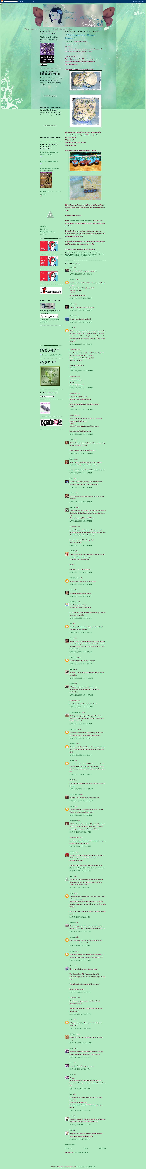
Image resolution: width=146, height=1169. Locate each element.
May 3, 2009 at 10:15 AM (80, 846)
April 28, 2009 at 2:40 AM (81, 274)
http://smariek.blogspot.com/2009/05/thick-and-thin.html (87, 868)
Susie (71, 590)
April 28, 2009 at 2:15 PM (81, 501)
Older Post (102, 1148)
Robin (71, 304)
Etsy (73, 254)
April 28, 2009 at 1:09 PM (81, 473)
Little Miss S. (69, 41)
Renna (71, 439)
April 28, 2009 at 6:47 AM (81, 322)
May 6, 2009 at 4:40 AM (80, 946)
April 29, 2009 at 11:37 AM (81, 695)
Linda (71, 1019)
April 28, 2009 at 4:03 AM (81, 298)
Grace (71, 267)
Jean (71, 1094)
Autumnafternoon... (76, 712)
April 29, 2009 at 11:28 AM (81, 678)
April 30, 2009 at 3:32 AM (81, 738)
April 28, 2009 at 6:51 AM (81, 344)
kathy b (72, 760)
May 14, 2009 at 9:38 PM (80, 1088)
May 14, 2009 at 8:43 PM (80, 1069)
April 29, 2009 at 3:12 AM (81, 596)
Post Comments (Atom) (81, 1153)
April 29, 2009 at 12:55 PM (81, 707)
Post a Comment (70, 1144)
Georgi (72, 669)
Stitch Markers (89, 256)
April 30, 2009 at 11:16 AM (81, 801)
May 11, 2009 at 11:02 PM (81, 1014)
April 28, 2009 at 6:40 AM (81, 310)
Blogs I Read (44, 229)
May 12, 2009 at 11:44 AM (81, 1043)
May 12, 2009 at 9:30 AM (80, 1028)
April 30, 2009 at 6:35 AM (81, 774)
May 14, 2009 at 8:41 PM (80, 1057)
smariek (72, 852)
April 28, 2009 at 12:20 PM (81, 371)
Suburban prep (74, 578)
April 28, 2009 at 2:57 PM (81, 521)
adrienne (72, 922)
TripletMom (73, 657)
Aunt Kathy (73, 602)
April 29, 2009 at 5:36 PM (81, 724)
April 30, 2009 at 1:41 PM (81, 815)
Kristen (72, 493)
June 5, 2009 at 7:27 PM (80, 1139)
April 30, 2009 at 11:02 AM (81, 789)
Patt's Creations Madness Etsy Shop (81, 220)
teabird (72, 551)
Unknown (73, 279)
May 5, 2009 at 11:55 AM (80, 931)
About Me (43, 226)
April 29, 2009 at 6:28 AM (81, 632)
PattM (78, 59)
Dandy (72, 966)
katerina (72, 806)
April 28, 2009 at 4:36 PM (81, 572)
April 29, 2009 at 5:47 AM (81, 618)
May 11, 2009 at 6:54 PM (80, 992)
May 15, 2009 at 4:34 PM (80, 1110)
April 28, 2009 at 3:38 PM (81, 545)
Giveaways (79, 254)
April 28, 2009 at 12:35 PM (81, 434)
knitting (87, 254)
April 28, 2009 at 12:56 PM (81, 453)
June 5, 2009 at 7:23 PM (80, 1125)
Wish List (43, 234)
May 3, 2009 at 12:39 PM (80, 871)
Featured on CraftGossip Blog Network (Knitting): (49, 153)
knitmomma (73, 820)
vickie (71, 1048)
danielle (72, 951)
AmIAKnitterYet (75, 794)
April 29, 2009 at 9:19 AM (81, 652)
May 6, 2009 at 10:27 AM (80, 960)
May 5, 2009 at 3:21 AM (80, 917)
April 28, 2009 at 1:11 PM (81, 487)
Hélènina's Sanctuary (86, 1167)
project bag (77, 256)
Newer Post (68, 1148)
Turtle (71, 638)
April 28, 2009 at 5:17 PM (81, 584)
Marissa (72, 316)
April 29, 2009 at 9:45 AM (81, 664)
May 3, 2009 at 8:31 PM (80, 888)
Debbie (72, 876)
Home (86, 1148)
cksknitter (73, 507)
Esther (71, 893)
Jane (71, 1116)
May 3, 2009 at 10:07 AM (80, 832)
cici (71, 623)
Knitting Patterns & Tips (47, 232)
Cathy (71, 478)
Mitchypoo (73, 1034)
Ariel (71, 328)
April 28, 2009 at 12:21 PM (81, 410)
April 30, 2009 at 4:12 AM (81, 755)
